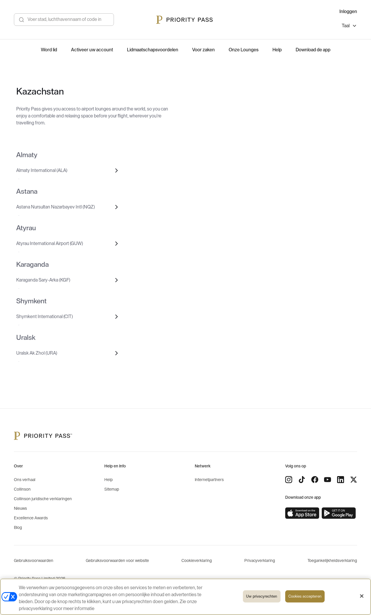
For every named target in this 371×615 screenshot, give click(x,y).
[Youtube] (327, 479)
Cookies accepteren (304, 596)
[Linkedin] (340, 479)
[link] (302, 513)
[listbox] (349, 26)
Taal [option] (346, 25)
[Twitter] (353, 479)
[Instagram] (288, 479)
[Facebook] (314, 479)
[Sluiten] (361, 596)
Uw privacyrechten (261, 596)
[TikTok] (301, 479)
